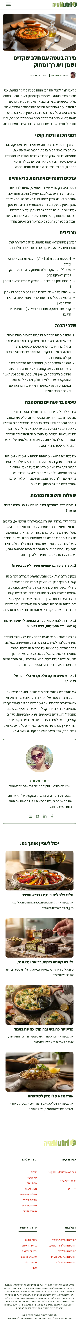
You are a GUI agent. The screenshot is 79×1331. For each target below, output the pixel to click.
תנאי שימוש (31, 1188)
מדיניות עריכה (30, 1200)
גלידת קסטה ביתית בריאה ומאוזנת (45, 962)
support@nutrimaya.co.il (62, 1172)
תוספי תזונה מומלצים (65, 1262)
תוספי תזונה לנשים (67, 1251)
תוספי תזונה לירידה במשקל (62, 1245)
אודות (34, 1172)
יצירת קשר (31, 1177)
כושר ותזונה (31, 1240)
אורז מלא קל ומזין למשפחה (50, 1096)
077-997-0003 (68, 1181)
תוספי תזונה (31, 1262)
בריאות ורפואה (29, 1251)
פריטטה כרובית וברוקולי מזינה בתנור (43, 1029)
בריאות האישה (29, 1245)
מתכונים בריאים (29, 1256)
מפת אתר (32, 1183)
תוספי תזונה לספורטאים (64, 1240)
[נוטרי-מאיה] (65, 4)
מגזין (34, 1267)
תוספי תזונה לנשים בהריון (63, 1256)
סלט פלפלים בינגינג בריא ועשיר (47, 894)
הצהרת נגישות (30, 1211)
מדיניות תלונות (29, 1205)
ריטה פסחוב (56, 75)
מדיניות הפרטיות (28, 1194)
